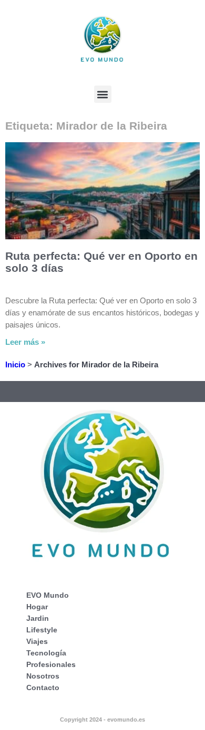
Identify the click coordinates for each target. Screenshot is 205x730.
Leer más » (25, 341)
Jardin (37, 618)
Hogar (37, 606)
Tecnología (46, 653)
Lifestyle (41, 630)
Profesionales (51, 664)
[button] (102, 94)
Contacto (42, 687)
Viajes (37, 641)
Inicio (15, 364)
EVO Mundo (47, 595)
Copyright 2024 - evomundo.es (102, 719)
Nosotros (42, 676)
